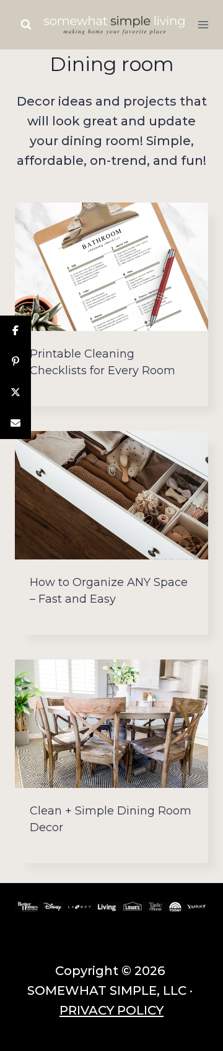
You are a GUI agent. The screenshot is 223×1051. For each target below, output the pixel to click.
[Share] (15, 331)
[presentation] (111, 267)
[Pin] (15, 361)
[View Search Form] (26, 25)
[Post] (15, 392)
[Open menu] (203, 24)
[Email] (15, 423)
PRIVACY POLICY (111, 1010)
